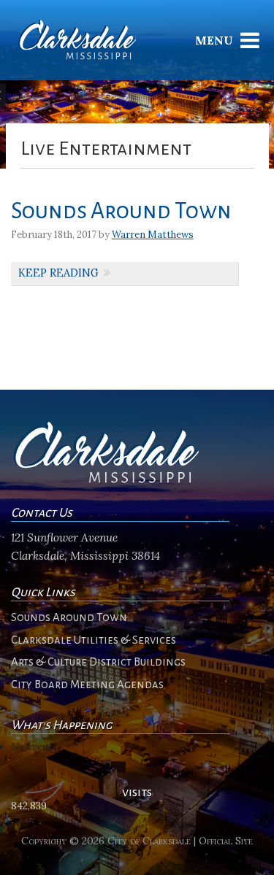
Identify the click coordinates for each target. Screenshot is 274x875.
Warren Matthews (153, 234)
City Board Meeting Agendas (87, 684)
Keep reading (58, 273)
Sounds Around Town (121, 211)
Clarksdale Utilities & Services (93, 640)
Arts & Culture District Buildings (98, 662)
